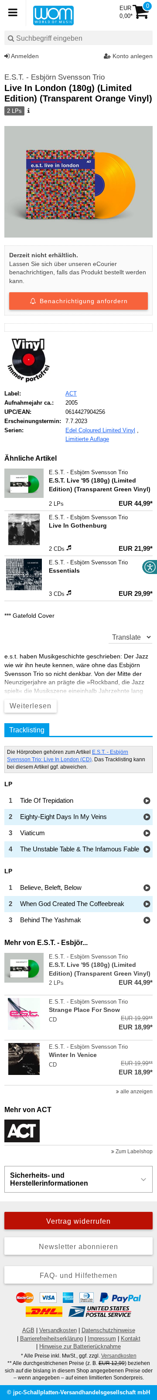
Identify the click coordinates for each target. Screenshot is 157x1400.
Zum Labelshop (133, 1151)
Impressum (102, 1338)
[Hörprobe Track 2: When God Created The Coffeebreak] (147, 904)
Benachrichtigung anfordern (83, 301)
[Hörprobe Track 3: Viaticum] (147, 833)
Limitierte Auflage (87, 439)
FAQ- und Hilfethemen (78, 1275)
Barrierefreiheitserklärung (51, 1338)
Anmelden (24, 56)
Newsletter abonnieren (78, 1246)
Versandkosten (58, 1330)
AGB (28, 1330)
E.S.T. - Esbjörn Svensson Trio (54, 77)
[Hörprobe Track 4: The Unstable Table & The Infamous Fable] (147, 849)
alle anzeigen (136, 1091)
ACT (71, 393)
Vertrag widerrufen (78, 1221)
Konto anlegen (132, 56)
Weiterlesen (30, 706)
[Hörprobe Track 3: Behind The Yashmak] (147, 920)
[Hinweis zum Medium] (28, 111)
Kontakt (130, 1338)
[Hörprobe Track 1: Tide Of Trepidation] (147, 801)
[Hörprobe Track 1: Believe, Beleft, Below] (147, 888)
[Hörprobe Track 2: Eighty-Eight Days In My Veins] (147, 817)
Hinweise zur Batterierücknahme (80, 1346)
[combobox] (78, 38)
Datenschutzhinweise (108, 1330)
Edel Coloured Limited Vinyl (100, 430)
